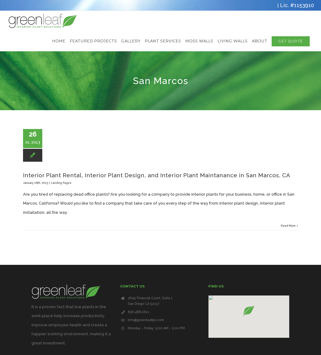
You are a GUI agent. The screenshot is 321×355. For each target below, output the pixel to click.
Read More (288, 225)
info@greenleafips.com (146, 320)
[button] (249, 311)
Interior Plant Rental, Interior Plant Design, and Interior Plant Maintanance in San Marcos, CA (156, 175)
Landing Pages (61, 183)
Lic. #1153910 (297, 5)
